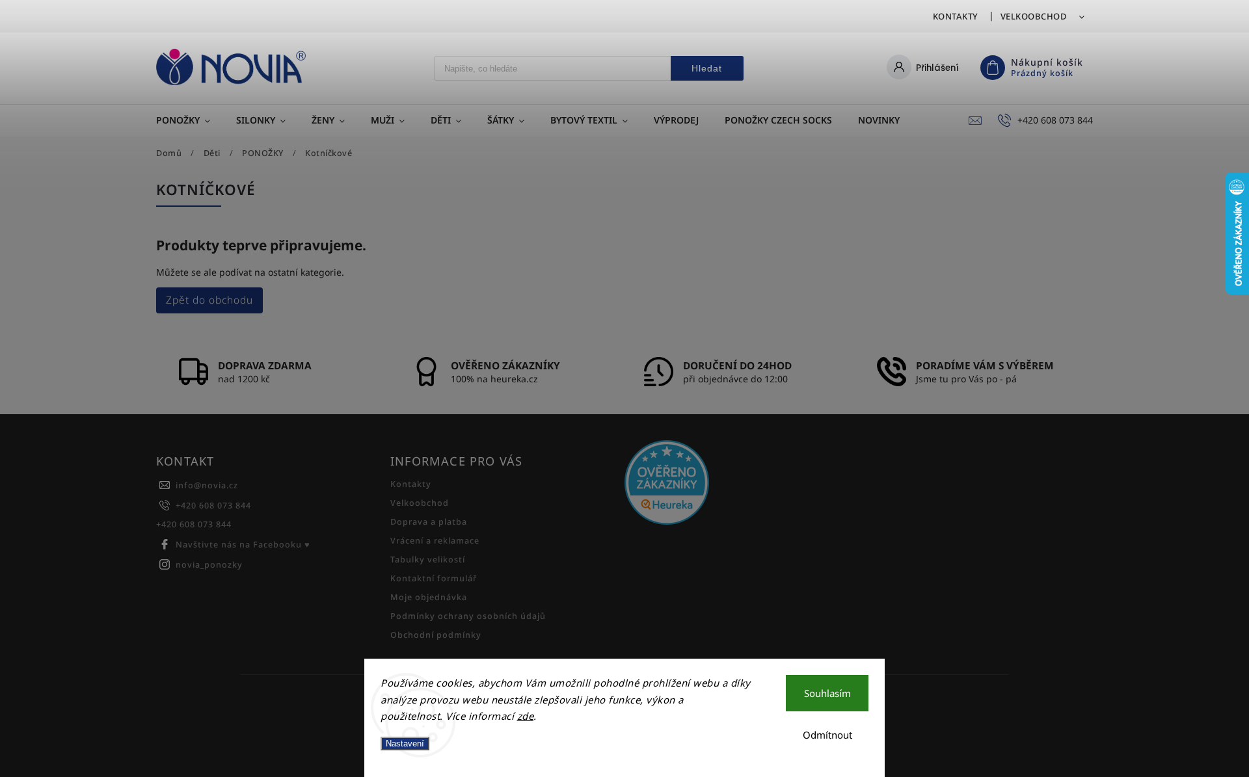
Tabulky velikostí (427, 559)
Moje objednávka (428, 597)
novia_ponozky (209, 564)
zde (525, 715)
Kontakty (955, 16)
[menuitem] (189, 120)
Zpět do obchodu (209, 300)
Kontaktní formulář (433, 578)
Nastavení (405, 743)
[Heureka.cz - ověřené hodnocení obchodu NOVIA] (736, 483)
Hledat (707, 68)
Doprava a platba (428, 521)
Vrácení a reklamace (434, 540)
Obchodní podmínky (435, 634)
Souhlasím (827, 693)
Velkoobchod (1034, 16)
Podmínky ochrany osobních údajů (468, 616)
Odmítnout (827, 734)
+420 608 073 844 (213, 505)
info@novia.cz (207, 485)
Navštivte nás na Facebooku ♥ (243, 544)
